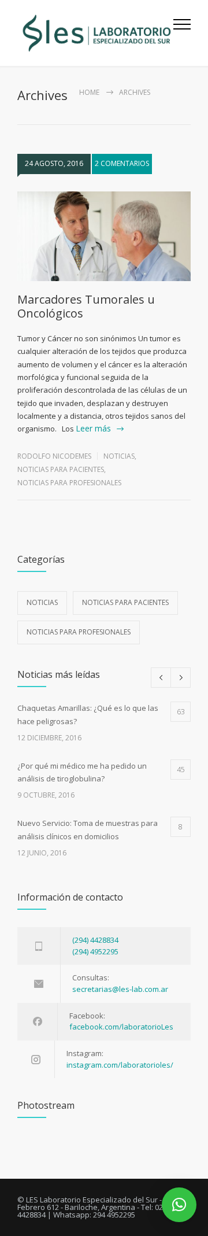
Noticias (119, 456)
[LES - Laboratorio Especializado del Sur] (95, 33)
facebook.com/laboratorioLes (121, 1026)
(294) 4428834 (95, 940)
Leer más (93, 428)
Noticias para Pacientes (60, 469)
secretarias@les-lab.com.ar (120, 989)
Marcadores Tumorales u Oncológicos (86, 306)
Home (89, 92)
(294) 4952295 (95, 951)
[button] (179, 1204)
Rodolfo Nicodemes (54, 456)
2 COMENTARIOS (122, 163)
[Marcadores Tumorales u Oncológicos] (104, 236)
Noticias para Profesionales (69, 483)
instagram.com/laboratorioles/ (119, 1065)
